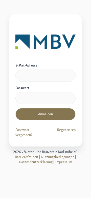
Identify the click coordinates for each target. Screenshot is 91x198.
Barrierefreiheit (26, 157)
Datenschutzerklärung (36, 162)
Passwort (22, 88)
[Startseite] (45, 41)
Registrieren (66, 129)
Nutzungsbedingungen (57, 157)
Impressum (63, 162)
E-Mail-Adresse (26, 65)
